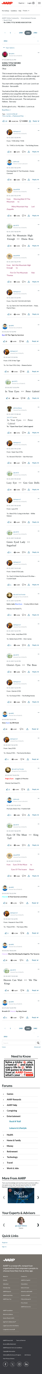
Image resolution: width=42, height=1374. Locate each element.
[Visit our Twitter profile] (12, 1364)
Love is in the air (12, 114)
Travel (10, 1162)
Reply (35, 121)
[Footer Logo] (21, 1259)
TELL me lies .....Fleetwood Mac (13, 116)
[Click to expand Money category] (4, 1146)
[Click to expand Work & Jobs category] (4, 1168)
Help (20, 11)
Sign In (4, 1247)
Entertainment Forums (28, 18)
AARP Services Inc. (26, 1306)
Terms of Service (20, 1340)
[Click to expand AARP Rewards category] (4, 1100)
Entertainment (13, 1116)
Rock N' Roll (15, 1121)
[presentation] (4, 1196)
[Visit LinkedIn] (26, 1364)
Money (10, 1146)
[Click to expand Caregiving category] (4, 1111)
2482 (35, 33)
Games (10, 1094)
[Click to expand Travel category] (4, 1163)
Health (10, 1135)
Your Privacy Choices (8, 1358)
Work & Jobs (13, 1168)
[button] (38, 53)
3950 (5, 41)
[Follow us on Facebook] (5, 1364)
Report (30, 121)
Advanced (37, 1047)
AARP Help (12, 1105)
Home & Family (14, 1140)
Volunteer (6, 1284)
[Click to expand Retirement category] (4, 1152)
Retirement (12, 1151)
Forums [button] (25, 10)
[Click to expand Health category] (4, 1135)
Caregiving (12, 1110)
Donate (5, 1280)
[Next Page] (38, 41)
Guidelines (14, 11)
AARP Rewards (14, 1099)
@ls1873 (10, 417)
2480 (21, 33)
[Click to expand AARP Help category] (4, 1105)
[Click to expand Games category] (4, 1094)
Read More (5, 110)
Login (30, 3)
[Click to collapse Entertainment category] (4, 1116)
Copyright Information (9, 1351)
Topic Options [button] (10, 48)
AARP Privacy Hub (8, 1340)
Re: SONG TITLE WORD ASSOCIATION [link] (17, 22)
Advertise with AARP (26, 1291)
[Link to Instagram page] (19, 1364)
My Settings (5, 11)
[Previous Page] (5, 33)
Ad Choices (28, 1355)
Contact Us (24, 1276)
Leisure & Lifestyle (18, 1128)
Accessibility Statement (9, 1344)
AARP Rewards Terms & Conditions (12, 1347)
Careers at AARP (25, 1295)
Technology (12, 1157)
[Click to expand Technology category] (4, 1157)
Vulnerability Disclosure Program (12, 1355)
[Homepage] (7, 3)
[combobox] (21, 1043)
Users (4, 1047)
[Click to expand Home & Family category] (4, 1140)
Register (5, 1242)
